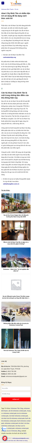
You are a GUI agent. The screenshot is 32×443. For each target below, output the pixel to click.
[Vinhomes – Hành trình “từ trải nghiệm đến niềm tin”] (16, 257)
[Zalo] (4, 428)
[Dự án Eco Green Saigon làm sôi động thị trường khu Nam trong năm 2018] (16, 203)
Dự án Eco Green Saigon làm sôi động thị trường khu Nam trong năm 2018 (16, 216)
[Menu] (2, 3)
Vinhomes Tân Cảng (17, 408)
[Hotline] (4, 438)
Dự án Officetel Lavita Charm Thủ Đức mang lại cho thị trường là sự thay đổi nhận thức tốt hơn (16, 297)
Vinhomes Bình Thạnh (7, 9)
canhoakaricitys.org (9, 57)
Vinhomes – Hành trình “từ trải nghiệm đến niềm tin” (16, 270)
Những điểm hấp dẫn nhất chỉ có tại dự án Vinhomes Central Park (16, 324)
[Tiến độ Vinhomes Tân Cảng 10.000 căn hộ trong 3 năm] (16, 339)
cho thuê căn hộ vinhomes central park (13, 418)
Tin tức (16, 9)
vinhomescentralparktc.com (20, 438)
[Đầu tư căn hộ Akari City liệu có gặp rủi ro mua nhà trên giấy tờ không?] (16, 230)
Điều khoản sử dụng (22, 440)
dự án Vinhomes (12, 431)
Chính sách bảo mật (10, 440)
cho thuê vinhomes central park (18, 416)
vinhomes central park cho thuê (14, 423)
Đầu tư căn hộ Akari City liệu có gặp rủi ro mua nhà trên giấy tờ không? (16, 243)
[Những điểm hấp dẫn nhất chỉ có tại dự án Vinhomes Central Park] (16, 312)
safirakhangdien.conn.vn (11, 184)
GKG (24, 433)
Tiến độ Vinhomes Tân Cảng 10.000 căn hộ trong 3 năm (16, 351)
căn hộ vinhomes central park (17, 411)
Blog (19, 431)
